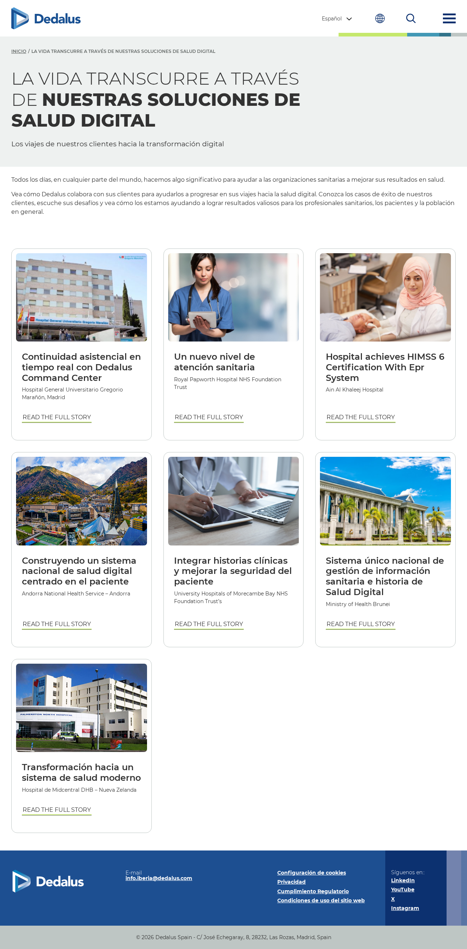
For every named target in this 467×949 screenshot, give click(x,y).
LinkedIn (403, 880)
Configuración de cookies (311, 872)
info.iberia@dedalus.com (159, 878)
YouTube (402, 889)
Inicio (18, 51)
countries (380, 18)
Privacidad (291, 882)
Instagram (405, 908)
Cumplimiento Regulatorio (313, 891)
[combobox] (337, 18)
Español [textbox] (332, 18)
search (411, 18)
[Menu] (449, 18)
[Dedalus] (46, 18)
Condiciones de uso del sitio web (321, 900)
